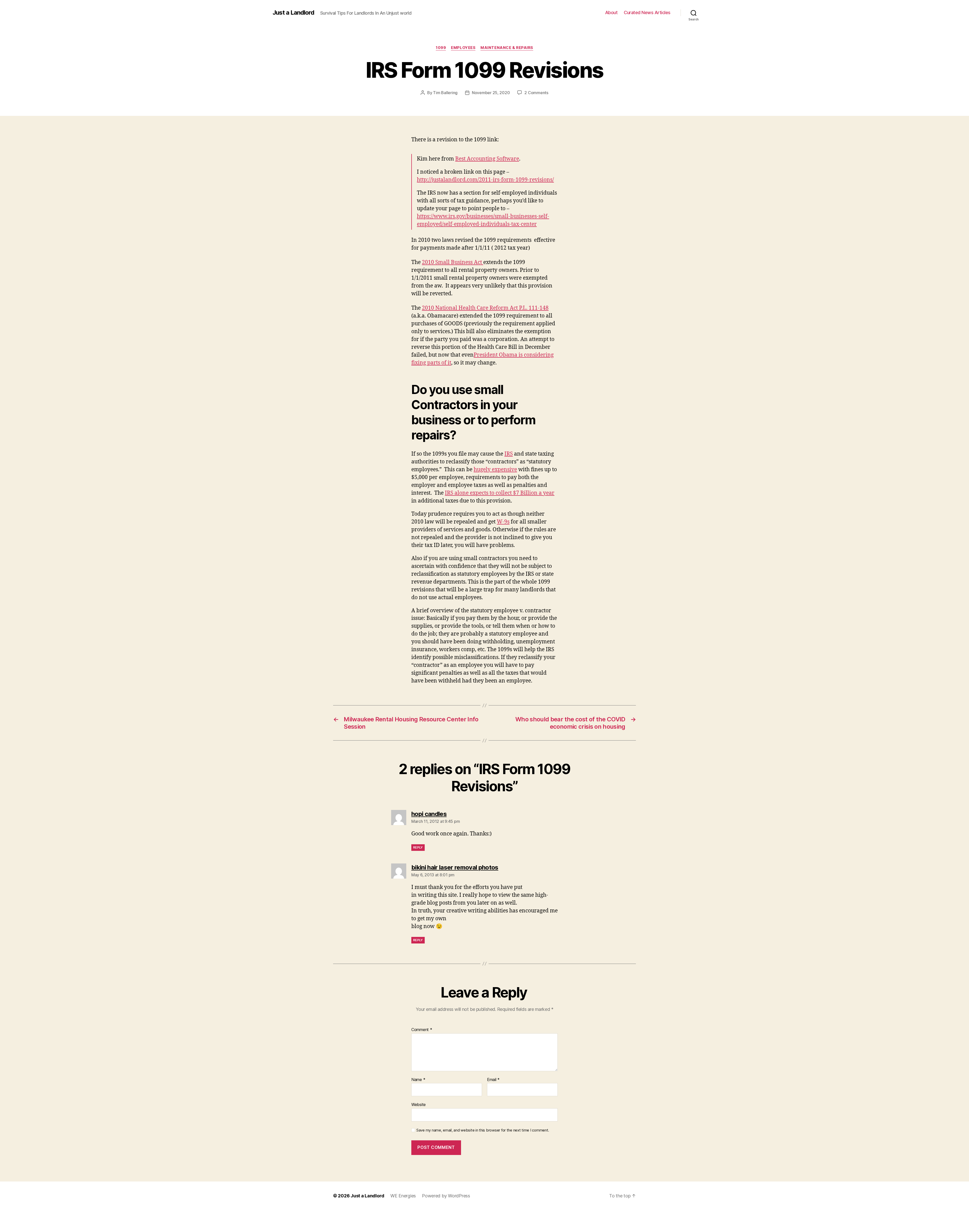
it (449, 362)
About (611, 12)
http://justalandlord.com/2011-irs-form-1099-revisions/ (485, 179)
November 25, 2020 (491, 92)
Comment (421, 1030)
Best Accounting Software (487, 158)
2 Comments (536, 92)
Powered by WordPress (446, 1195)
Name (418, 1079)
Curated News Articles (647, 12)
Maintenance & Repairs (506, 47)
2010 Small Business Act (452, 262)
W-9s (503, 521)
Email (493, 1079)
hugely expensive (495, 469)
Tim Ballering (445, 92)
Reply (418, 847)
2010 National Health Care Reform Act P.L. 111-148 (485, 308)
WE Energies (403, 1195)
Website (418, 1104)
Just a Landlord (293, 13)
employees (463, 47)
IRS (508, 454)
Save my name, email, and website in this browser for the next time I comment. (482, 1130)
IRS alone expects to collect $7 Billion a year (499, 493)
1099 (441, 47)
